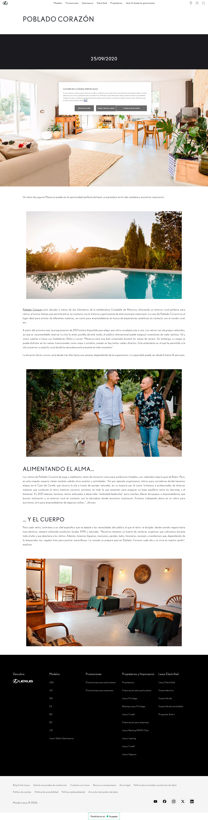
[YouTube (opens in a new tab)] (155, 801)
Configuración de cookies (131, 108)
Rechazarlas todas (84, 108)
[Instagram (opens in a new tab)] (174, 801)
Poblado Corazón (32, 309)
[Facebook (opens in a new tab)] (164, 801)
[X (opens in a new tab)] (183, 801)
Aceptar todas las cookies (106, 108)
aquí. (85, 100)
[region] (105, 98)
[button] (11, 3)
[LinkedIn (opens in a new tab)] (192, 801)
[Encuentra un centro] (191, 3)
